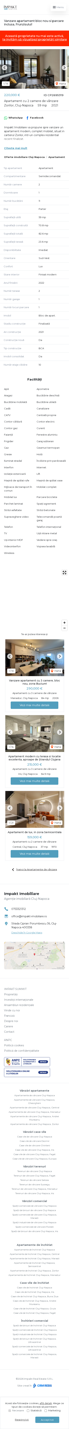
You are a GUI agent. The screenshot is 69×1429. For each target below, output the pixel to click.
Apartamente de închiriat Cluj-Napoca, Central (34, 1254)
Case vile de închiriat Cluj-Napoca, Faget (34, 1313)
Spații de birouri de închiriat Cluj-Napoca (34, 1325)
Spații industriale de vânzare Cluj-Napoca (34, 1222)
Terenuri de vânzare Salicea (34, 1180)
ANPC (8, 1040)
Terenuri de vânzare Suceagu (34, 1184)
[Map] (34, 600)
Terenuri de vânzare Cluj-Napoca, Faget (34, 1175)
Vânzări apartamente (34, 1090)
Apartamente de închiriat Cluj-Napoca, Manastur (34, 1275)
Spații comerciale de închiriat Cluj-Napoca (35, 1329)
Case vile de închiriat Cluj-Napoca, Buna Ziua (34, 1296)
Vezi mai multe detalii (34, 705)
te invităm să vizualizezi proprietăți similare (34, 39)
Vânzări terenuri (34, 1166)
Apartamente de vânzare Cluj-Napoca (34, 1095)
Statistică (36, 1410)
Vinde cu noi (12, 1010)
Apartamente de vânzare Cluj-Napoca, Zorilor (34, 1124)
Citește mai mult (15, 148)
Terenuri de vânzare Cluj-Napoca (34, 1171)
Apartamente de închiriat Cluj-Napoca (34, 1249)
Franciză (9, 1015)
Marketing (54, 1410)
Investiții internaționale (18, 999)
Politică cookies (14, 1045)
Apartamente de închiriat (34, 1245)
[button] (4, 67)
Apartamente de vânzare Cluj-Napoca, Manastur (35, 1112)
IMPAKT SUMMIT (15, 989)
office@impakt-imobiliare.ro (29, 916)
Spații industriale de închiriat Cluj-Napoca (34, 1334)
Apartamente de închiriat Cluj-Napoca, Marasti (34, 1258)
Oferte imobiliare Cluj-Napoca (24, 157)
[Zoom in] (64, 622)
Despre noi (11, 1021)
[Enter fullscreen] (64, 572)
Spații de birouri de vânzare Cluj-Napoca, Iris (34, 1231)
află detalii (46, 1403)
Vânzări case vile (34, 1132)
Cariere (8, 1026)
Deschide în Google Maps (26, 932)
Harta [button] (62, 83)
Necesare (18, 1410)
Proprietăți (11, 994)
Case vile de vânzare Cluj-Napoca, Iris (34, 1149)
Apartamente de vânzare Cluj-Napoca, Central (34, 1107)
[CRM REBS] (42, 1385)
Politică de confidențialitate (21, 1050)
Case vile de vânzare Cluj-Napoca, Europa (34, 1158)
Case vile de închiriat (34, 1282)
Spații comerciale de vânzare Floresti (34, 1226)
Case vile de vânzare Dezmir (34, 1141)
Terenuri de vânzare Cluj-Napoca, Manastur (35, 1188)
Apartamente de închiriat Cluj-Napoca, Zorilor (34, 1270)
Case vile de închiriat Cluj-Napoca (34, 1287)
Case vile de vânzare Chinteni (34, 1145)
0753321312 (18, 909)
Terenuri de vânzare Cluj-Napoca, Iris (34, 1193)
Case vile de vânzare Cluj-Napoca (34, 1136)
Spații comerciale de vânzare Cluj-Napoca (34, 1205)
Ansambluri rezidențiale (19, 1005)
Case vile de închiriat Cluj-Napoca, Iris (34, 1292)
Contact (9, 1031)
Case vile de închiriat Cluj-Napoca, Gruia (34, 1308)
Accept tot (47, 1419)
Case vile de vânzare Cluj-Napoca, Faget (34, 1154)
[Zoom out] (64, 628)
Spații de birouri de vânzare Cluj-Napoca (34, 1210)
